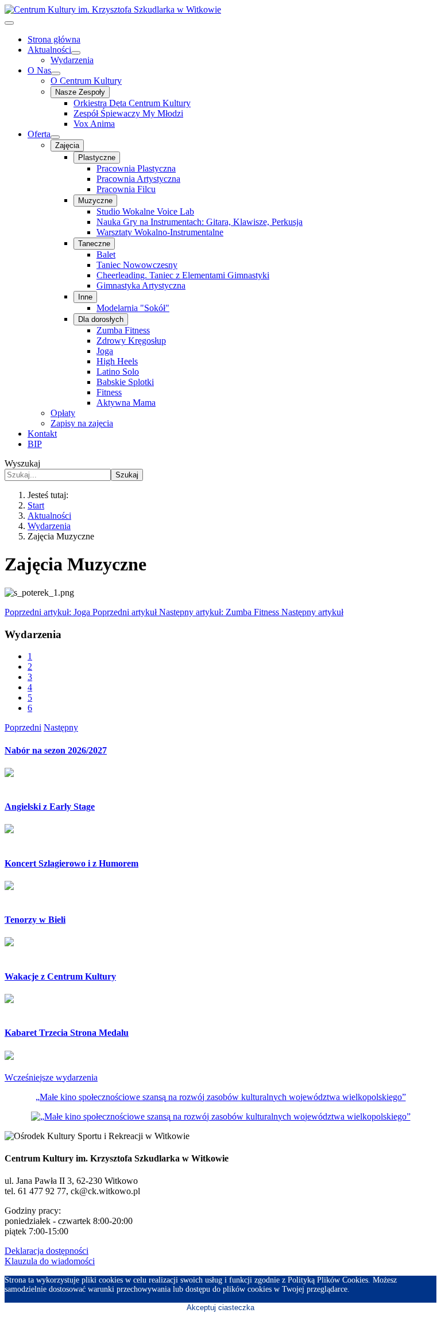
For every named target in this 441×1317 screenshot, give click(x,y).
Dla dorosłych (100, 319)
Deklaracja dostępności (46, 1251)
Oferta (39, 134)
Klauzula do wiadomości (50, 1261)
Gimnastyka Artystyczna (140, 285)
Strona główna (54, 39)
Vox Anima (94, 124)
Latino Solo (117, 371)
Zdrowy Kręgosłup (131, 340)
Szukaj (126, 475)
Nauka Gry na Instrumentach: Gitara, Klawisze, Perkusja (199, 222)
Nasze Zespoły (80, 92)
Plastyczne (96, 157)
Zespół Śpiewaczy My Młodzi (128, 113)
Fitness (109, 392)
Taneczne (94, 243)
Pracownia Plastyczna (136, 168)
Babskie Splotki (125, 382)
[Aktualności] (75, 53)
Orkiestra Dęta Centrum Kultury (132, 103)
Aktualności (49, 50)
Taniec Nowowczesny (136, 265)
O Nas (39, 70)
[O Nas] (55, 73)
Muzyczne (95, 200)
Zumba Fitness (123, 330)
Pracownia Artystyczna (138, 179)
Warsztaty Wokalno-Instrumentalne (159, 232)
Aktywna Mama (126, 402)
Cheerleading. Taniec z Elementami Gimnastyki (182, 275)
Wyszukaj (22, 463)
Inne (85, 297)
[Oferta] (55, 137)
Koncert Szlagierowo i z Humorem (71, 863)
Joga (104, 351)
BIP (35, 444)
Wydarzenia (72, 60)
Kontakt (42, 433)
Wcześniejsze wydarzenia (51, 1077)
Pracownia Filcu (126, 189)
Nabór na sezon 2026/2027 (56, 750)
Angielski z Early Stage (50, 806)
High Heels (117, 361)
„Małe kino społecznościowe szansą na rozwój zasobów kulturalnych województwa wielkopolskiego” (221, 1097)
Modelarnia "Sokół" (132, 308)
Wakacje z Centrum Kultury (60, 976)
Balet (105, 254)
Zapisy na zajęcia (82, 423)
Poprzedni (23, 727)
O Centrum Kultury (86, 81)
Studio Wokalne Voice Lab (145, 211)
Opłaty (63, 413)
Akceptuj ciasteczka (220, 1307)
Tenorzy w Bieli (35, 919)
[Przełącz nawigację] (9, 23)
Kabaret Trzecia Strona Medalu (67, 1033)
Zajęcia (67, 145)
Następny (61, 727)
